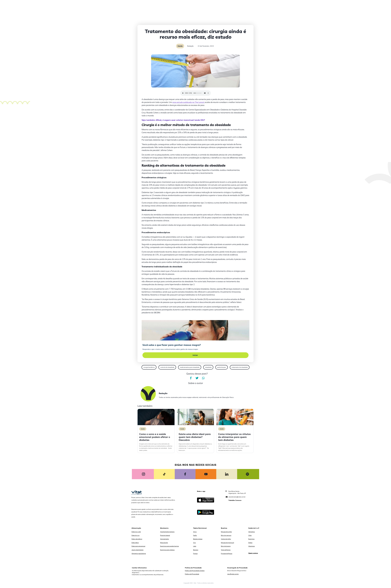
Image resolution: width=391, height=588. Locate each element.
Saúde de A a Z (253, 528)
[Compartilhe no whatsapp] (203, 378)
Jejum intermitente (137, 550)
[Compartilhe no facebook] (191, 378)
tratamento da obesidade (240, 367)
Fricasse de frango (226, 553)
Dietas (250, 543)
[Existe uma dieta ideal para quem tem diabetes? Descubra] (195, 425)
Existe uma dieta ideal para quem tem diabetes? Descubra (195, 436)
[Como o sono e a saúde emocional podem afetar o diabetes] (156, 425)
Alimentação (136, 528)
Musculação (164, 543)
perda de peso (221, 367)
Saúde (180, 46)
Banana (195, 550)
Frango (195, 553)
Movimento (164, 528)
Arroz (195, 532)
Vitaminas (251, 546)
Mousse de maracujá (227, 543)
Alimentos (251, 532)
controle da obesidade (167, 367)
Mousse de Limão (226, 532)
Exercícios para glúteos (167, 550)
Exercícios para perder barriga (169, 546)
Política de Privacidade (192, 574)
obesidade (208, 367)
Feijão (195, 535)
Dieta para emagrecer (138, 546)
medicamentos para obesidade (189, 367)
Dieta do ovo (135, 535)
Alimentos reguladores (139, 553)
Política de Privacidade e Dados (194, 571)
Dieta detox (135, 543)
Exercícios (251, 539)
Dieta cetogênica (137, 539)
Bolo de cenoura (226, 535)
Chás (250, 535)
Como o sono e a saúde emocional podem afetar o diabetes (154, 436)
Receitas (224, 528)
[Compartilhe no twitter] (197, 378)
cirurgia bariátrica (149, 367)
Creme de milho (226, 539)
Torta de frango (226, 550)
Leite (194, 546)
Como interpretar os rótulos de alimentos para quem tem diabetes (234, 436)
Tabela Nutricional (200, 528)
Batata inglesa (197, 539)
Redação (190, 46)
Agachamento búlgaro (167, 532)
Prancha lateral (165, 535)
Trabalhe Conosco (234, 500)
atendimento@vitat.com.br (236, 497)
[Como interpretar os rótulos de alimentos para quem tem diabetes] (234, 425)
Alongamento (164, 539)
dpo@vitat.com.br (233, 574)
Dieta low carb (136, 532)
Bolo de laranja (226, 546)
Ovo (194, 543)
